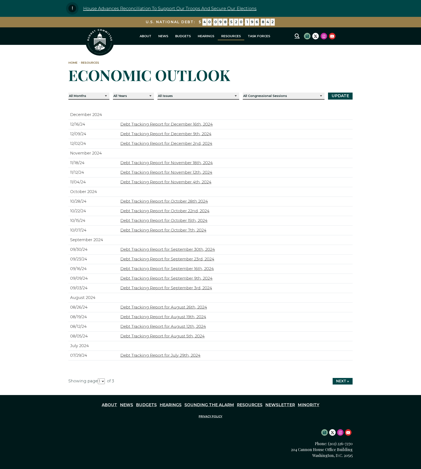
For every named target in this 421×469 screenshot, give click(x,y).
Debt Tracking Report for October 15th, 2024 (163, 220)
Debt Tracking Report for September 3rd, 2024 (166, 288)
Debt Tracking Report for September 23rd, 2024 (167, 259)
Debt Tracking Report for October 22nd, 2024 (164, 211)
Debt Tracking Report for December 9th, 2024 (165, 134)
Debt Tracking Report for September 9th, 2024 (166, 278)
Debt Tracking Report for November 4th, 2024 (165, 182)
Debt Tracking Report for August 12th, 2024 (163, 326)
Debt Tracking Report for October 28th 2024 (164, 201)
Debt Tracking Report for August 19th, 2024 (163, 316)
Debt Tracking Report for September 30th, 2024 (167, 249)
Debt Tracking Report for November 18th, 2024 (166, 162)
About (145, 36)
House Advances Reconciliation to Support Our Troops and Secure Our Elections (170, 8)
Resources (231, 36)
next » (342, 381)
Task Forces (259, 36)
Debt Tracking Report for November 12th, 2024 (166, 172)
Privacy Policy (210, 416)
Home (72, 62)
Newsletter (280, 404)
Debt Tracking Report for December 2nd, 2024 (166, 143)
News (163, 36)
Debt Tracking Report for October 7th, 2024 (163, 230)
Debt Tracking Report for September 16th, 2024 (167, 268)
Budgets (183, 36)
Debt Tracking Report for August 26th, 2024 (163, 307)
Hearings (206, 36)
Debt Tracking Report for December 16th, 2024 (166, 124)
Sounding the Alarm (209, 404)
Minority (308, 404)
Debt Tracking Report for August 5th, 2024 (162, 336)
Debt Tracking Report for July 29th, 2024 (160, 355)
